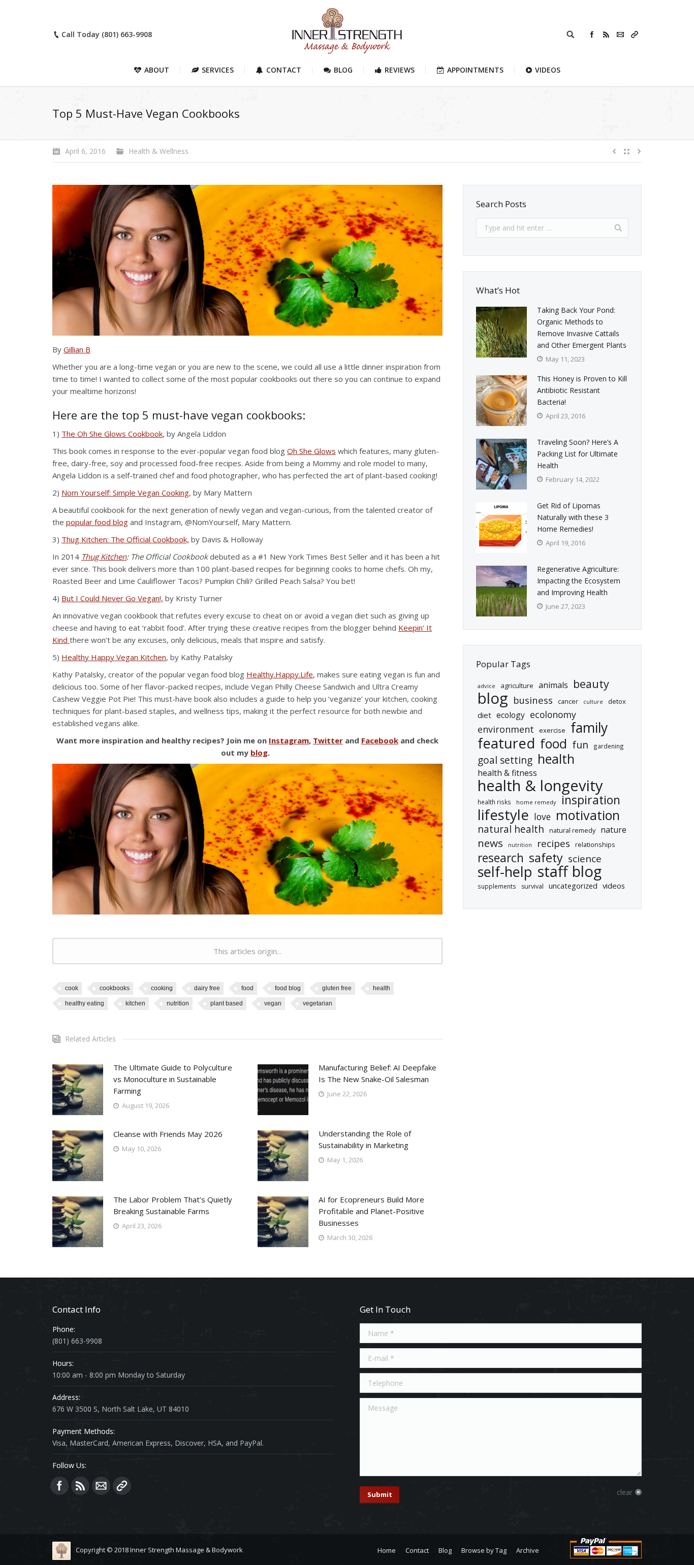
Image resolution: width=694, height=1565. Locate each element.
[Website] (634, 34)
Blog (493, 698)
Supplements (497, 886)
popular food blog (97, 522)
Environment (506, 729)
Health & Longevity (540, 786)
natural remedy (572, 830)
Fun (580, 745)
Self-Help (505, 871)
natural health (511, 829)
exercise (552, 730)
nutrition (178, 1003)
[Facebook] (592, 34)
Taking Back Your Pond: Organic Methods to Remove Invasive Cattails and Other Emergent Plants (581, 327)
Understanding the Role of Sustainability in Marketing (365, 1139)
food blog (288, 988)
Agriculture (516, 685)
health (381, 988)
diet (484, 715)
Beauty (591, 684)
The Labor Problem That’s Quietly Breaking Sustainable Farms (172, 1205)
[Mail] (620, 34)
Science (585, 859)
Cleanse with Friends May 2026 (168, 1134)
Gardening (608, 746)
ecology (510, 715)
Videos (614, 886)
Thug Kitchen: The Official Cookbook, (125, 539)
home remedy (536, 802)
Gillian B (77, 349)
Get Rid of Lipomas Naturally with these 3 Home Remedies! (573, 517)
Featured (506, 743)
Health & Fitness (507, 772)
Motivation (588, 815)
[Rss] (606, 34)
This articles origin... (247, 951)
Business (533, 700)
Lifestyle (503, 815)
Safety (546, 858)
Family (589, 728)
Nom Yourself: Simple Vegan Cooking (125, 492)
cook (71, 988)
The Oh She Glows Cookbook (112, 434)
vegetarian (317, 1003)
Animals (553, 685)
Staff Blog (570, 871)
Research (501, 858)
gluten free (337, 988)
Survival (532, 886)
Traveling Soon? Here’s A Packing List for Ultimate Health (577, 453)
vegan (272, 1003)
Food (247, 988)
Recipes (553, 844)
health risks (494, 802)
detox (617, 701)
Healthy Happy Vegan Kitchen (113, 657)
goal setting (505, 760)
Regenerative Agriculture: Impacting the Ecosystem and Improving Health (578, 580)
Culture (593, 701)
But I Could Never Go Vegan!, (112, 598)
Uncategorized (573, 886)
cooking (162, 988)
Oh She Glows (311, 451)
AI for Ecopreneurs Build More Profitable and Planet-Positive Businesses (371, 1211)
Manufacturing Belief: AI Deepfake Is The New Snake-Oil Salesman (377, 1073)
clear (625, 1492)
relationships (595, 844)
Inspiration (590, 800)
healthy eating (84, 1003)
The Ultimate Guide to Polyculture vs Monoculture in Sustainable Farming (172, 1079)
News (490, 843)
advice (486, 686)
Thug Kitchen (104, 556)
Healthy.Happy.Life (279, 674)
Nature (613, 829)
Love (542, 817)
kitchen (135, 1003)
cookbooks (115, 988)
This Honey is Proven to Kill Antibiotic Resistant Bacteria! (582, 390)
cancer (568, 701)
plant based (226, 1003)
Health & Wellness (158, 151)
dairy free (207, 988)
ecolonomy (553, 715)
